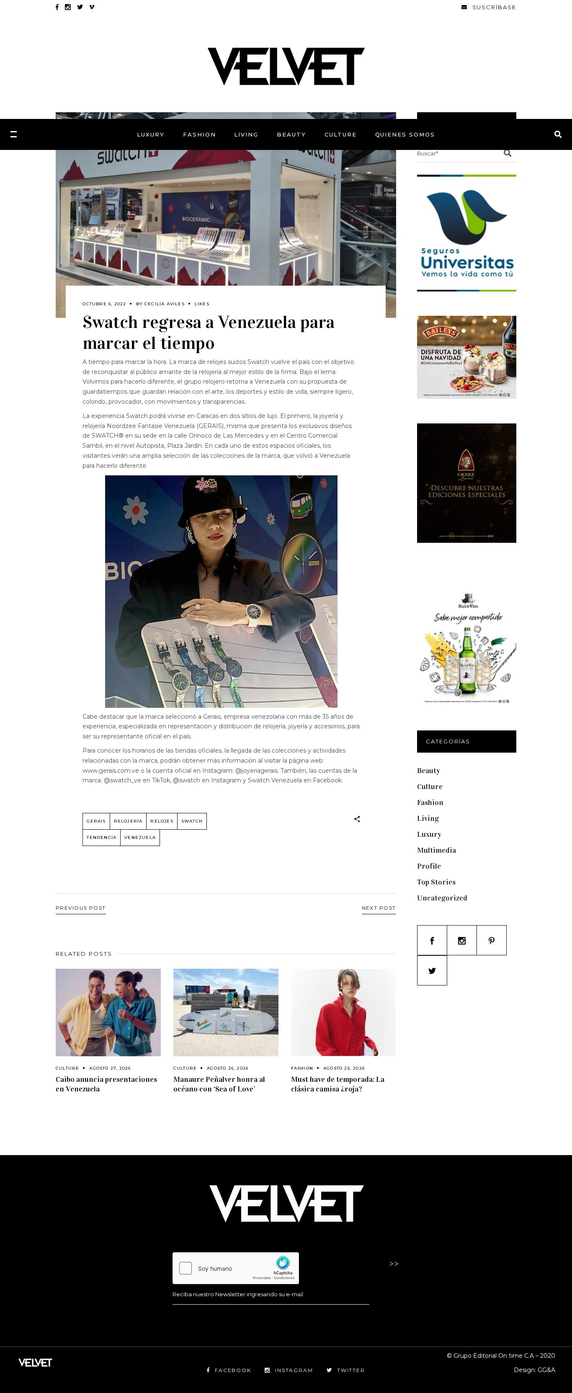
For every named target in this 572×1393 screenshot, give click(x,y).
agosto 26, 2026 (227, 1068)
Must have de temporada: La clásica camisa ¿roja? (337, 1084)
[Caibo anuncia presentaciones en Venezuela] (108, 1012)
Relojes (161, 821)
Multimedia (436, 850)
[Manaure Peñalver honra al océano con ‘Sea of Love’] (225, 1012)
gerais (96, 821)
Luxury (429, 834)
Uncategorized (442, 898)
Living (428, 818)
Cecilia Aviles (164, 304)
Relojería (128, 821)
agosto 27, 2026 (110, 1068)
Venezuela (140, 837)
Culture (67, 1068)
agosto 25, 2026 (344, 1068)
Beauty (428, 770)
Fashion (302, 1068)
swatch (192, 821)
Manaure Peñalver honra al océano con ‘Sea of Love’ (219, 1084)
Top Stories (436, 882)
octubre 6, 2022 (104, 304)
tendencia (101, 837)
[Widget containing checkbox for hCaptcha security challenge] (236, 1268)
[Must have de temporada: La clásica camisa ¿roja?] (343, 1012)
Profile (429, 866)
